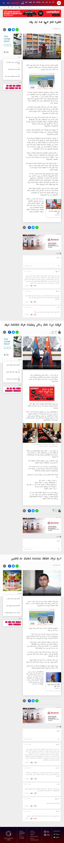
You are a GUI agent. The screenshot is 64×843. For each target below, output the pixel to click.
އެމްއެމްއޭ (13, 622)
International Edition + (27, 7)
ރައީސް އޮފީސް (10, 624)
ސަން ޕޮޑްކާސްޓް (22, 3)
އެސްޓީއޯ (14, 85)
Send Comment (28, 266)
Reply (26, 285)
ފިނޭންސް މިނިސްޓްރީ (12, 88)
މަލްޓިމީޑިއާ (30, 2)
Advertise (32, 834)
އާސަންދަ (7, 88)
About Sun (32, 838)
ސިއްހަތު (10, 85)
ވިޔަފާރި (43, 2)
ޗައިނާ (10, 388)
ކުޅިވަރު (47, 2)
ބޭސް (19, 88)
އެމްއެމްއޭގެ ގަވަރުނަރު (18, 622)
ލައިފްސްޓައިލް (38, 2)
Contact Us (32, 831)
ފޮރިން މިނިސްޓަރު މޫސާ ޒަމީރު (17, 390)
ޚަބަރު (7, 85)
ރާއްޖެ (53, 2)
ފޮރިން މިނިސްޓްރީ (18, 388)
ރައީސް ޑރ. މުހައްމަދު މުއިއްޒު (9, 390)
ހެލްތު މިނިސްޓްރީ (18, 85)
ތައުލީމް (26, 2)
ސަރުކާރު (14, 388)
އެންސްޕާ (16, 88)
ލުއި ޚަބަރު (10, 622)
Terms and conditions (34, 836)
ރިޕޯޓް (34, 2)
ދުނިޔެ (50, 2)
